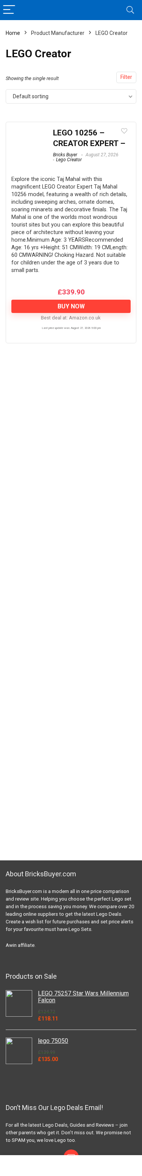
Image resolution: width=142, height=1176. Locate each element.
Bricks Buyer (65, 154)
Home (13, 33)
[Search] (130, 10)
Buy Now (71, 306)
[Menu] (9, 10)
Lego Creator (69, 159)
